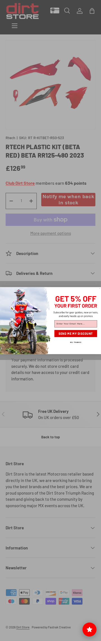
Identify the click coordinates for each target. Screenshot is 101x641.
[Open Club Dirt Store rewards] (89, 630)
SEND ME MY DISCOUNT (76, 333)
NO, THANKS (75, 342)
